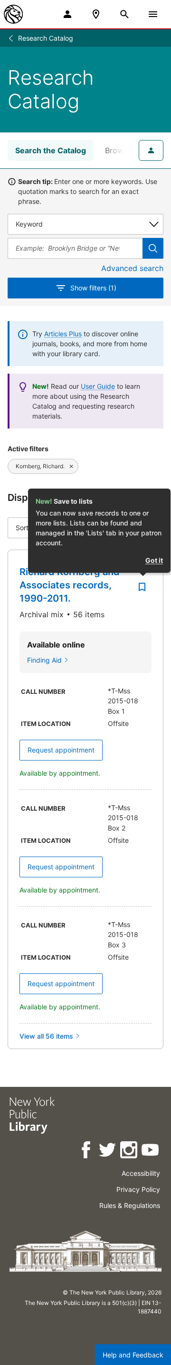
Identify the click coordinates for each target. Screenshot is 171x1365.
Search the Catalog (50, 150)
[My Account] (67, 14)
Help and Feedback (133, 1355)
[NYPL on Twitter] (108, 1151)
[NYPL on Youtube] (151, 1151)
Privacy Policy (138, 1189)
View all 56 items (46, 1036)
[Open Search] (124, 14)
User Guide (98, 386)
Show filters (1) (93, 288)
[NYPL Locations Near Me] (96, 14)
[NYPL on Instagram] (129, 1151)
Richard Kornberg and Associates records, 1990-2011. (69, 585)
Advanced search (132, 268)
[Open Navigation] (153, 14)
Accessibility (141, 1173)
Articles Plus (63, 334)
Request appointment (61, 750)
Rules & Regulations (129, 1205)
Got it (154, 560)
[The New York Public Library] (13, 14)
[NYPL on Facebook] (86, 1151)
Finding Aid (44, 660)
